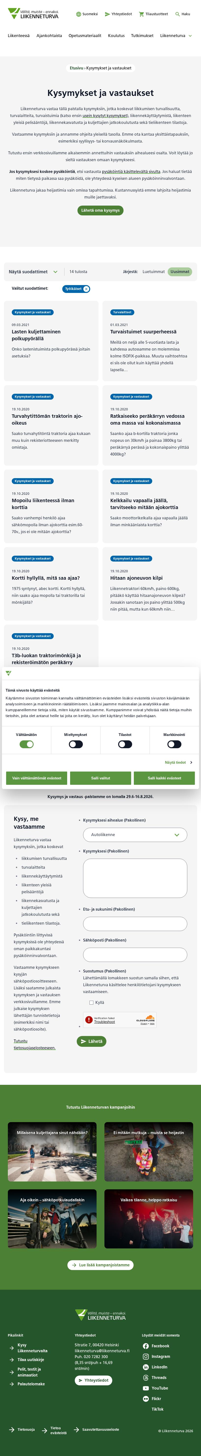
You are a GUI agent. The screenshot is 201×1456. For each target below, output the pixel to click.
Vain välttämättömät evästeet (36, 778)
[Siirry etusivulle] (33, 13)
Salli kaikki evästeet (164, 778)
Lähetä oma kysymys (100, 210)
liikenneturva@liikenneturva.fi (102, 1351)
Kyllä (99, 1002)
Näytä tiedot (175, 762)
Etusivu (76, 68)
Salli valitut (100, 778)
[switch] (76, 744)
